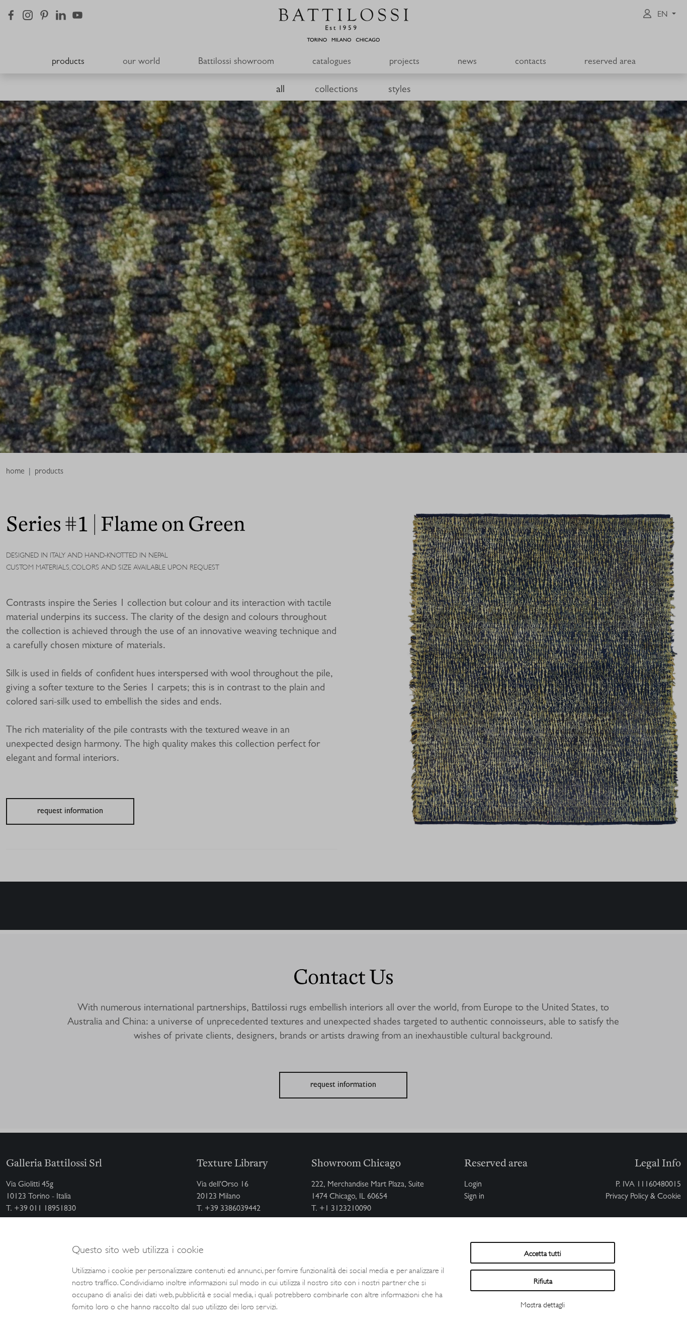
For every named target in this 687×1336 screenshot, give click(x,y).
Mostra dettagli (543, 1304)
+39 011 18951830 (45, 1209)
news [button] (467, 62)
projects (404, 62)
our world (141, 62)
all (280, 90)
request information (70, 812)
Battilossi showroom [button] (236, 62)
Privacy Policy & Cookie (643, 1197)
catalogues (331, 62)
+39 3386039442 (233, 1209)
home (15, 472)
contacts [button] (530, 62)
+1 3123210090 (345, 1209)
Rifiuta (543, 1280)
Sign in (474, 1197)
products (68, 62)
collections (336, 90)
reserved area (610, 62)
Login (473, 1185)
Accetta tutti (542, 1252)
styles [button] (399, 90)
